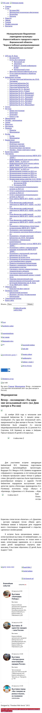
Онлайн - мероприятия (13, 120)
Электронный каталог (13, 298)
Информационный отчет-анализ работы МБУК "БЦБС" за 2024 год (24, 164)
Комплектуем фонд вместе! (19, 289)
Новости (8, 18)
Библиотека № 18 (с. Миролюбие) (21, 105)
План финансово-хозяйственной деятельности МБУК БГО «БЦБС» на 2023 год (25, 204)
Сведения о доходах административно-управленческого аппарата (23, 270)
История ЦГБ (14, 58)
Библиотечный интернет (18, 292)
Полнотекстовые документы (19, 148)
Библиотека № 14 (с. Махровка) (21, 99)
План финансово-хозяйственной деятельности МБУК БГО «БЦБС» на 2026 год (25, 222)
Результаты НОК (20, 185)
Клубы (7, 134)
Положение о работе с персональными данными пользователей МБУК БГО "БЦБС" (23, 249)
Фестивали (9, 126)
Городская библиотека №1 (19, 83)
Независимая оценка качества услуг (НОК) (25, 179)
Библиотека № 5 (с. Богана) (19, 89)
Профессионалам (11, 24)
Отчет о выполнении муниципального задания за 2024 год (23, 192)
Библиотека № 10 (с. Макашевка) (21, 93)
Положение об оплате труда (19, 257)
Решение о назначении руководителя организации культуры (23, 266)
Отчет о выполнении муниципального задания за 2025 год (23, 196)
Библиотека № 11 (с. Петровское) (21, 95)
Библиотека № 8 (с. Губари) (19, 91)
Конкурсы (9, 124)
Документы (9, 154)
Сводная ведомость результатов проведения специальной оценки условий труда (24, 275)
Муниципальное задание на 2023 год (23, 171)
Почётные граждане (16, 144)
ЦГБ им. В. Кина (11, 56)
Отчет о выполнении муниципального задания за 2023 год (23, 188)
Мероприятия (10, 118)
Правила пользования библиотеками (23, 263)
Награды (12, 16)
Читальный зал (19, 62)
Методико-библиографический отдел (23, 71)
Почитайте (13, 114)
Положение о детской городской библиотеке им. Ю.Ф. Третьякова (21, 237)
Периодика (13, 112)
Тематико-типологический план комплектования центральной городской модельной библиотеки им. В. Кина (24, 281)
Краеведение (10, 140)
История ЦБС (14, 10)
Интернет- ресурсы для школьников (22, 294)
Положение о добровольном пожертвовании (19, 241)
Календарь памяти (12, 152)
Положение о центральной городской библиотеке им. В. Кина (23, 254)
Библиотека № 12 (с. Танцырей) (21, 97)
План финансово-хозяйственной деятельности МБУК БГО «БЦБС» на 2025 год (25, 216)
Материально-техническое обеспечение (24, 12)
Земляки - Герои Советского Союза (22, 150)
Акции (7, 122)
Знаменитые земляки (17, 146)
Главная (8, 6)
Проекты (8, 128)
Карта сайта (9, 300)
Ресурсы (8, 109)
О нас (7, 8)
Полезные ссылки (11, 291)
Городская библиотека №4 (19, 87)
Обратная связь (10, 287)
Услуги (7, 107)
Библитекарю (14, 296)
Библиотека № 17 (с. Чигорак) (20, 103)
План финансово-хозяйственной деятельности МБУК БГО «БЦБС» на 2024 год (25, 210)
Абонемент (18, 64)
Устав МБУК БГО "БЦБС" (19, 285)
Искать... (4, 304)
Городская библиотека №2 (19, 85)
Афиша (7, 20)
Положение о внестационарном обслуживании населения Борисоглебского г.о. (25, 232)
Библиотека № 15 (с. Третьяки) (20, 101)
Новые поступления (16, 111)
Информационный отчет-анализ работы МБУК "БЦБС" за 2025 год (24, 168)
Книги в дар (14, 116)
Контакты (8, 26)
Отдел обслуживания (17, 60)
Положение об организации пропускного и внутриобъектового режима (24, 260)
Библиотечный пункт (22, 69)
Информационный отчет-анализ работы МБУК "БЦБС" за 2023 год (24, 160)
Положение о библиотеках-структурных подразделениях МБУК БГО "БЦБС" (24, 227)
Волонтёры (13, 14)
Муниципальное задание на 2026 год (23, 177)
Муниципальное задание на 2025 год (23, 175)
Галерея (8, 22)
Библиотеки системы (13, 77)
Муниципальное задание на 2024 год (23, 173)
